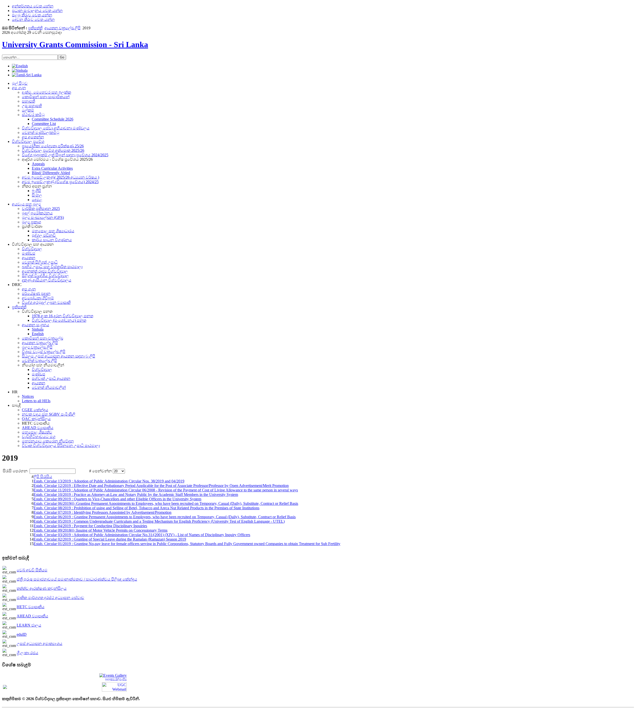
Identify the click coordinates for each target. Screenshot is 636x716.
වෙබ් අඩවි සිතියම (32, 570)
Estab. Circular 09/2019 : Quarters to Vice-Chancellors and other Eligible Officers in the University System (117, 499)
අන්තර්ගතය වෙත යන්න (32, 6)
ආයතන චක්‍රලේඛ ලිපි (62, 28)
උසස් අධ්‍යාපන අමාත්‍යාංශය (39, 643)
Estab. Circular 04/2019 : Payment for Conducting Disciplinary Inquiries (90, 526)
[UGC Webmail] (114, 686)
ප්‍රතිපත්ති (35, 28)
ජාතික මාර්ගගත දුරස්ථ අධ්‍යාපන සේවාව (50, 598)
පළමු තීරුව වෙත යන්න (32, 15)
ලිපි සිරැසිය (43, 477)
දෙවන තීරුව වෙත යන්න (33, 19)
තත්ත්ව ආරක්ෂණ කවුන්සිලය (42, 588)
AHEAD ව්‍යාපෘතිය (32, 616)
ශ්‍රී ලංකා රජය (27, 653)
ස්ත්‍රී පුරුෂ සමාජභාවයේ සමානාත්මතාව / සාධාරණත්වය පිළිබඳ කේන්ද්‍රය (77, 579)
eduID (22, 634)
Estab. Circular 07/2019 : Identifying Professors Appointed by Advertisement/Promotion (102, 512)
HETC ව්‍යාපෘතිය (30, 607)
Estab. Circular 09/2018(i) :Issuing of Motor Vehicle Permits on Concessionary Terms (100, 530)
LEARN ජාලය (29, 625)
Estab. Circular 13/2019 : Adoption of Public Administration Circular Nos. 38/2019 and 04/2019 (109, 481)
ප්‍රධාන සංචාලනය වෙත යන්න (37, 10)
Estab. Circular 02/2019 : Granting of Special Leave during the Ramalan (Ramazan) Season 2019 (110, 539)
